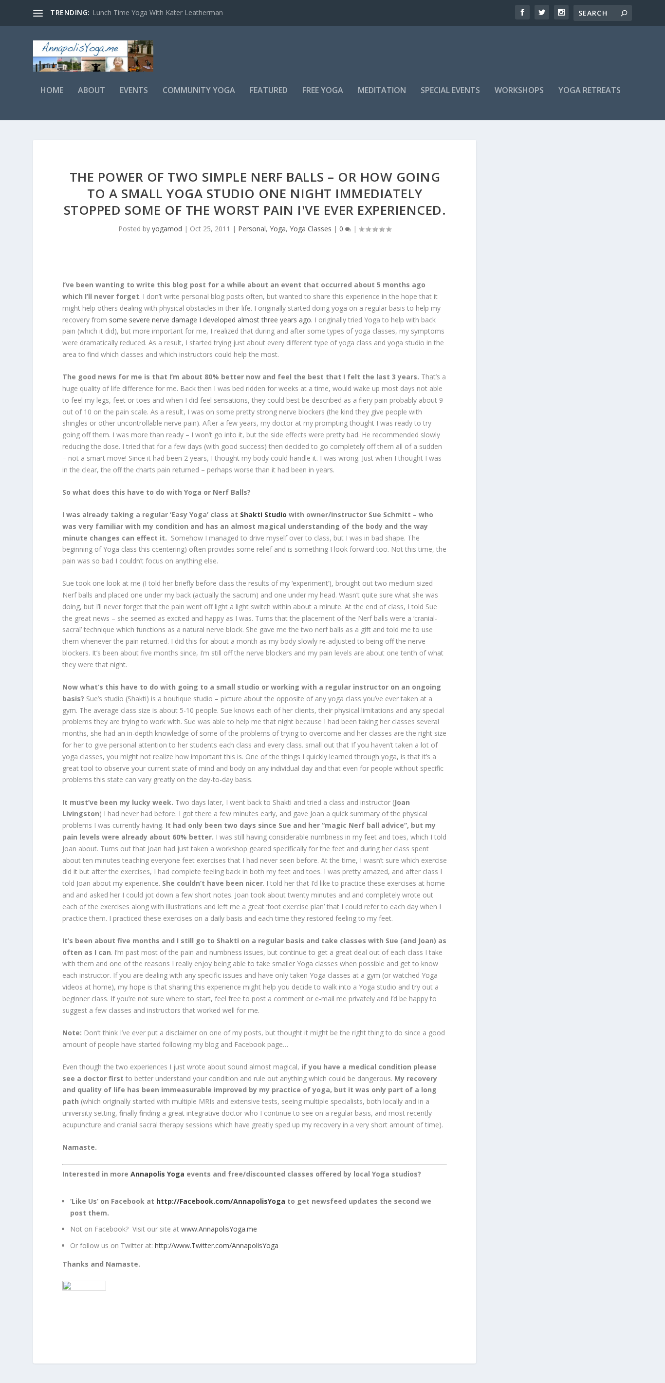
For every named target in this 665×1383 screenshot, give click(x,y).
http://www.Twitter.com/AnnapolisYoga (216, 1245)
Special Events (450, 90)
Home (51, 90)
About (91, 90)
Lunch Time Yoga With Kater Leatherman (157, 12)
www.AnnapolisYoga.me (219, 1228)
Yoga (278, 228)
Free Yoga (322, 90)
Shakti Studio (264, 514)
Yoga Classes (311, 228)
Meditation (382, 90)
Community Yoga (199, 90)
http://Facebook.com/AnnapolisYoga (220, 1201)
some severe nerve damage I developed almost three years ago (210, 319)
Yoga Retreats (589, 90)
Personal (252, 228)
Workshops (519, 90)
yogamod (167, 228)
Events (134, 90)
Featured (269, 90)
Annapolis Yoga (157, 1173)
